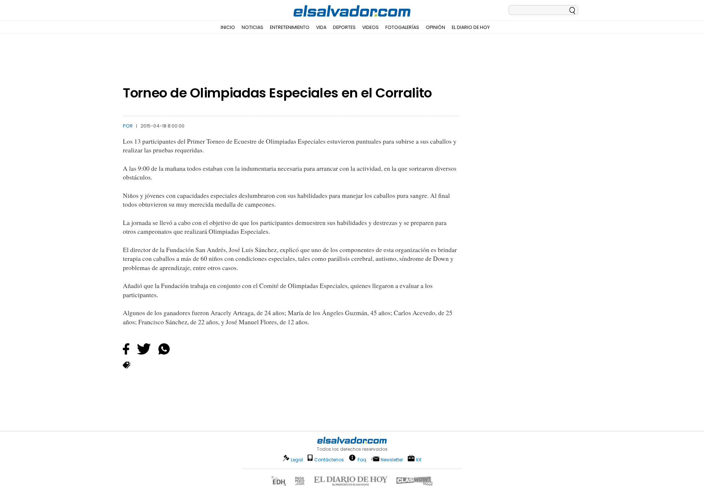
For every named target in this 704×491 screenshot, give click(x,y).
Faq (362, 459)
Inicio (228, 27)
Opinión (435, 27)
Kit (418, 459)
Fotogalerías (402, 27)
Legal (297, 460)
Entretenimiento (289, 27)
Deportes (344, 27)
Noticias (252, 27)
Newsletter (392, 460)
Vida (321, 27)
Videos (370, 27)
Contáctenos (329, 460)
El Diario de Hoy (471, 27)
